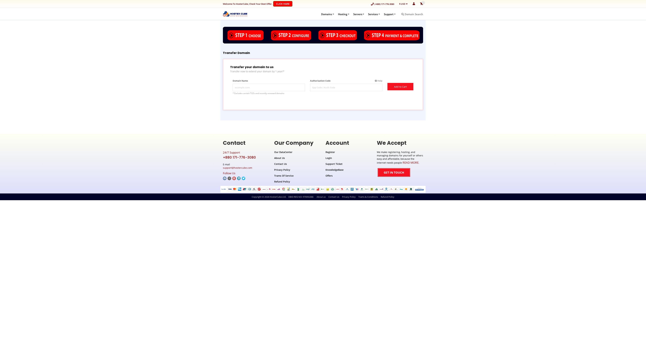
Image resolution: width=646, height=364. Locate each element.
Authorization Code (346, 80)
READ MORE (411, 162)
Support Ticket (334, 163)
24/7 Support (231, 152)
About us (321, 196)
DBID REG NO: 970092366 (300, 196)
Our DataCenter (283, 152)
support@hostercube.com (237, 167)
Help (379, 80)
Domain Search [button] (413, 14)
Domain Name (240, 80)
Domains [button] (326, 14)
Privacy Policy (282, 169)
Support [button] (388, 14)
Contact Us (280, 163)
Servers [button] (357, 14)
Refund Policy (282, 181)
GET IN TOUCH (394, 172)
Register (330, 152)
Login (329, 158)
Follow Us (229, 173)
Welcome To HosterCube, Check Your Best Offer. (256, 3)
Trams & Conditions (368, 196)
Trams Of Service (284, 175)
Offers (329, 175)
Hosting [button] (342, 14)
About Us (279, 158)
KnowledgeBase (335, 169)
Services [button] (373, 14)
